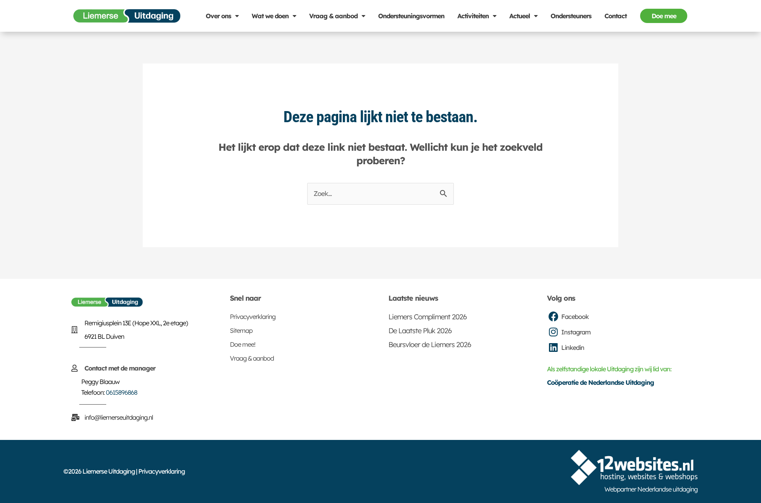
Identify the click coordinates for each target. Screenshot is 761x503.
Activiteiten (473, 16)
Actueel (519, 16)
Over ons (218, 16)
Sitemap (241, 330)
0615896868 (121, 392)
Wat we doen (270, 16)
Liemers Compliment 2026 (427, 316)
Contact (615, 16)
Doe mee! (242, 344)
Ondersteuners (571, 16)
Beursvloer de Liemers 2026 (429, 344)
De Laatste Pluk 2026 (419, 330)
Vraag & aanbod (333, 16)
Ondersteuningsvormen (411, 16)
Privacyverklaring (252, 317)
